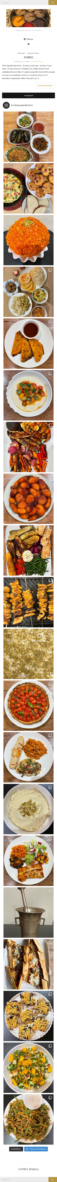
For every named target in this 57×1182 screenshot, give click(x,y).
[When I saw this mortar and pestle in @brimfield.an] (28, 912)
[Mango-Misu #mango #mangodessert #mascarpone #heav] (28, 654)
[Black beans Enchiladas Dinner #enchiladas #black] (28, 861)
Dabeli (28, 57)
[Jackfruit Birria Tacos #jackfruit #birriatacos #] (28, 343)
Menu (29, 39)
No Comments (37, 61)
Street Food (33, 53)
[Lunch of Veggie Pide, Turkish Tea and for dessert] (28, 964)
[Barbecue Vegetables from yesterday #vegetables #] (28, 447)
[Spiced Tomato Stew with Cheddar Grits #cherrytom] (28, 395)
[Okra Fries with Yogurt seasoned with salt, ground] (28, 1119)
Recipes (21, 53)
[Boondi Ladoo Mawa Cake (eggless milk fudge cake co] (28, 240)
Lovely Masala (28, 1169)
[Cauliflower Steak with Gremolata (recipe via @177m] (28, 757)
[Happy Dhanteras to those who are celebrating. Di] (28, 292)
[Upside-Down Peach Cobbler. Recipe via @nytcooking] (28, 499)
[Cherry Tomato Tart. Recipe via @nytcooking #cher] (28, 705)
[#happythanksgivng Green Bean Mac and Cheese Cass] (28, 137)
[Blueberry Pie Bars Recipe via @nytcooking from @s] (28, 1016)
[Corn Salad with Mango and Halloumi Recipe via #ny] (28, 1068)
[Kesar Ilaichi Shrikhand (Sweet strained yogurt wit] (28, 809)
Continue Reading (45, 85)
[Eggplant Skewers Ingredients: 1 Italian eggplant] (28, 602)
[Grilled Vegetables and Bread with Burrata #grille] (28, 550)
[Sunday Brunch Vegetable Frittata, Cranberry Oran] (28, 188)
